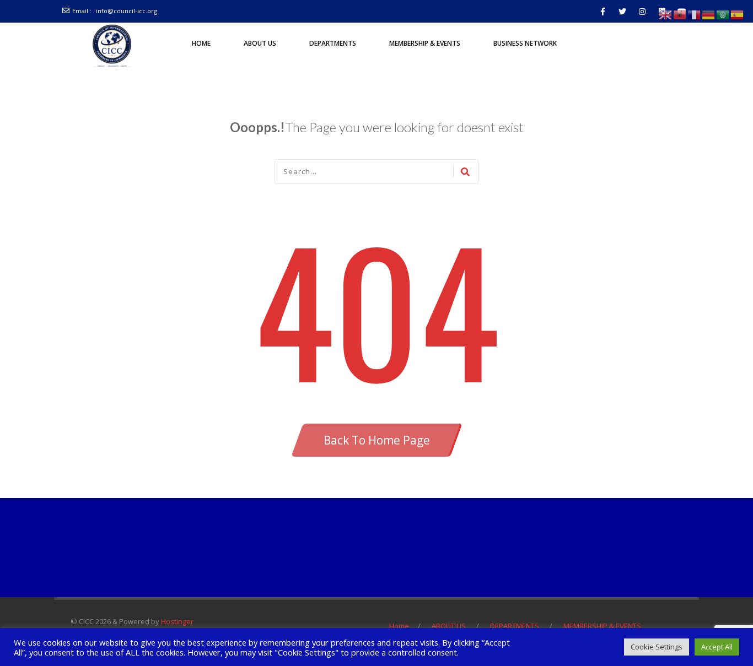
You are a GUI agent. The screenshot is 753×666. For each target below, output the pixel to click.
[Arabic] (723, 14)
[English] (666, 14)
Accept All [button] (717, 647)
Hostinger (177, 621)
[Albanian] (680, 14)
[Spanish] (737, 14)
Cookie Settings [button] (656, 647)
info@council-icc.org (126, 11)
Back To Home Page (377, 440)
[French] (694, 14)
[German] (709, 14)
